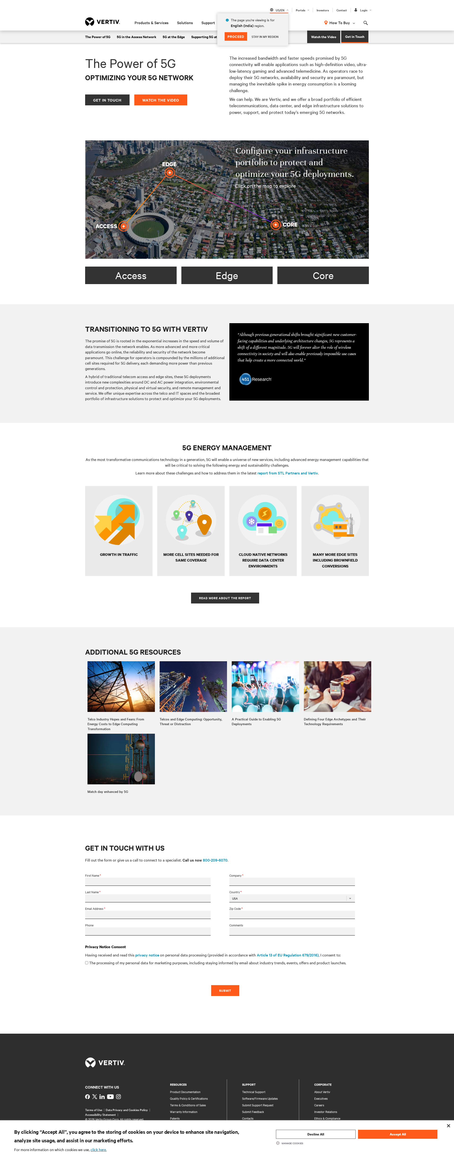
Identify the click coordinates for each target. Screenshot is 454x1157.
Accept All (398, 1134)
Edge (227, 275)
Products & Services (152, 22)
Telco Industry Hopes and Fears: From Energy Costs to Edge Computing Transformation (115, 724)
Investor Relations (325, 1111)
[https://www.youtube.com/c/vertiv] (110, 1096)
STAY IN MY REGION (265, 36)
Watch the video (160, 100)
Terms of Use (93, 1110)
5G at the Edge (174, 36)
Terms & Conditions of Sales (188, 1105)
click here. (99, 1149)
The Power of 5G (97, 36)
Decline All (315, 1134)
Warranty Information (183, 1111)
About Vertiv (322, 1092)
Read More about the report (225, 598)
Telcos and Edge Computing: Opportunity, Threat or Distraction (191, 721)
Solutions (185, 22)
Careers (319, 1105)
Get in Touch (354, 36)
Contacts (247, 1118)
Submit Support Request (257, 1105)
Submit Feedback (253, 1111)
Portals (300, 10)
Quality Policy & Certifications (189, 1098)
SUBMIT (225, 990)
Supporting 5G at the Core (211, 36)
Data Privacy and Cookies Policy (127, 1110)
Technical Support (253, 1092)
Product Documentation (185, 1092)
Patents (175, 1118)
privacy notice (147, 954)
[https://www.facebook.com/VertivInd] (87, 1096)
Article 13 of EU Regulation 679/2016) (288, 954)
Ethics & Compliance (327, 1118)
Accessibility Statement (100, 1114)
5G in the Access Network (136, 36)
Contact (341, 10)
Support (208, 22)
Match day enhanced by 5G (107, 791)
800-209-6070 (215, 859)
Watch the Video (323, 36)
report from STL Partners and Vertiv (288, 472)
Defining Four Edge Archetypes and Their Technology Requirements (335, 721)
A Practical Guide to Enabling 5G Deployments (256, 721)
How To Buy (339, 22)
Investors (323, 10)
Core (323, 275)
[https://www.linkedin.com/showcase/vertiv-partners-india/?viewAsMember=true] (102, 1096)
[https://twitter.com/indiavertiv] (94, 1096)
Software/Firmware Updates (260, 1098)
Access (131, 275)
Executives (321, 1098)
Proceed (235, 36)
